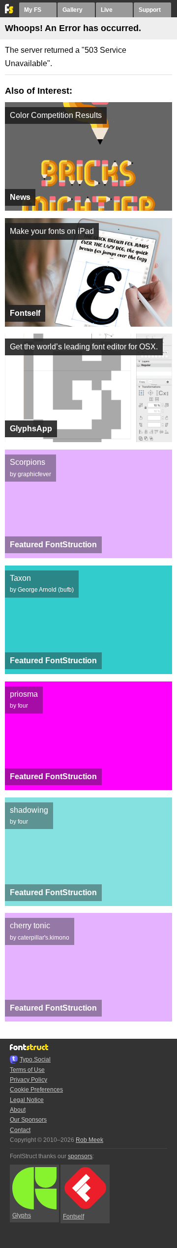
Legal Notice (27, 1100)
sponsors (80, 1156)
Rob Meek (89, 1139)
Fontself (73, 1216)
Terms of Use (27, 1069)
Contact (20, 1130)
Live (107, 9)
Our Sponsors (28, 1119)
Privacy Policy (28, 1079)
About (18, 1109)
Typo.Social (35, 1059)
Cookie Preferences (36, 1089)
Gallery (72, 9)
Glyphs (21, 1215)
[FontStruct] (9, 11)
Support (150, 9)
